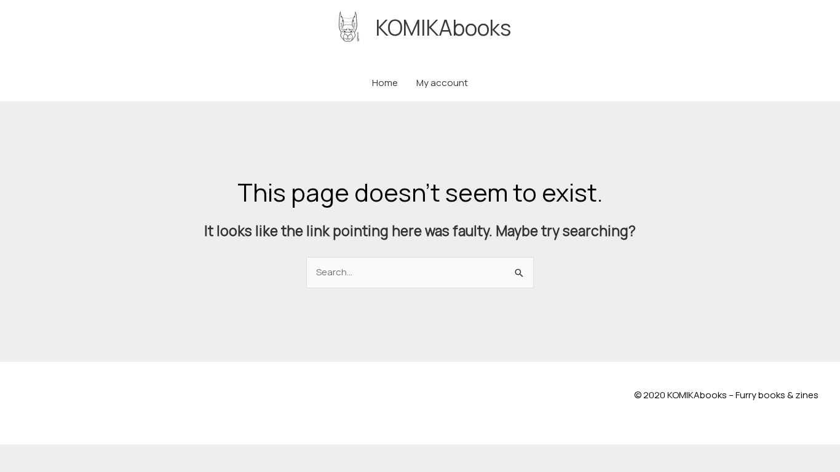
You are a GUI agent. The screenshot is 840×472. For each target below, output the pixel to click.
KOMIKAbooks (443, 27)
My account (442, 82)
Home (385, 82)
